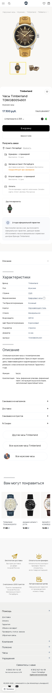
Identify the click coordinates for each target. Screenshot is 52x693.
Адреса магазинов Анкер (38, 675)
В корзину (26, 128)
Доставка (6, 617)
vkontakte (11, 686)
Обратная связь (9, 635)
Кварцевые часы (35, 298)
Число (18, 373)
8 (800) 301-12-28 (13, 670)
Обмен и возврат (9, 628)
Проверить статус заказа (13, 632)
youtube (18, 686)
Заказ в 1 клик (26, 136)
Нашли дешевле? (42, 111)
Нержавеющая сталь (37, 308)
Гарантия (6, 624)
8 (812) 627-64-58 (38, 670)
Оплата (5, 621)
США (30, 293)
